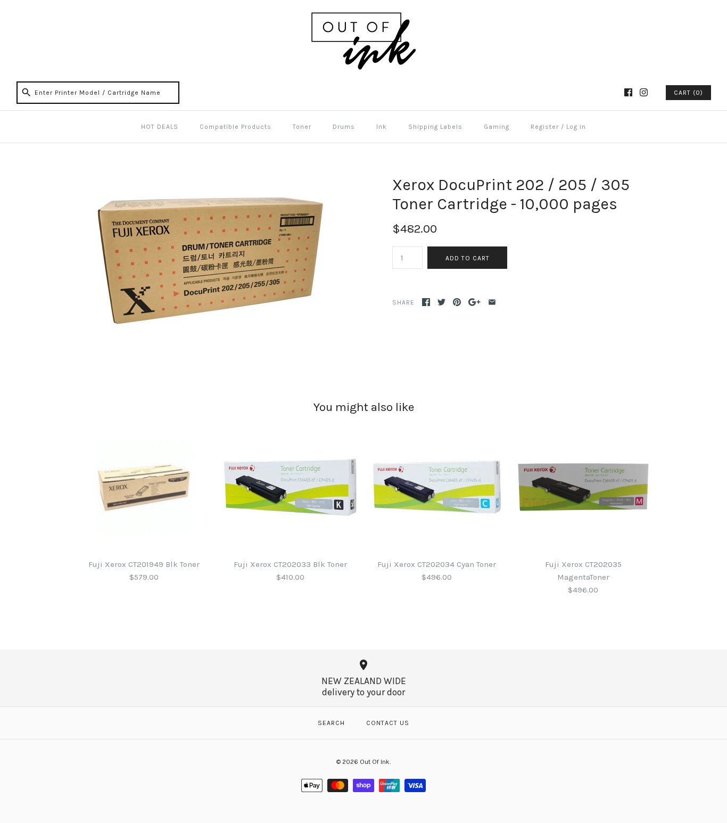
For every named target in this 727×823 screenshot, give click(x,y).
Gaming (496, 126)
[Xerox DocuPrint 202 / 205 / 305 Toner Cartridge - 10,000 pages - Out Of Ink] (205, 181)
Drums (344, 126)
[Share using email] (492, 302)
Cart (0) (688, 92)
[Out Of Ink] (363, 17)
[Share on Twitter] (441, 302)
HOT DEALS (159, 126)
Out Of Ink (375, 762)
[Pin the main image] (457, 302)
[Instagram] (644, 92)
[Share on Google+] (474, 302)
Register (545, 126)
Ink (381, 126)
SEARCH (331, 723)
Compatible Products (235, 126)
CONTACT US (387, 723)
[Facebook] (628, 92)
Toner (302, 126)
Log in (576, 126)
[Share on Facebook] (426, 302)
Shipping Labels (435, 126)
